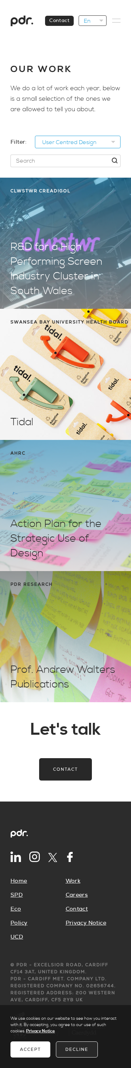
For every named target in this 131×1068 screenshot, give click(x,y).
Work (73, 881)
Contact (59, 20)
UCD (16, 937)
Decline (76, 1049)
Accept (30, 1049)
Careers (77, 895)
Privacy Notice (86, 923)
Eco (15, 909)
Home (18, 881)
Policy (18, 923)
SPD (16, 895)
